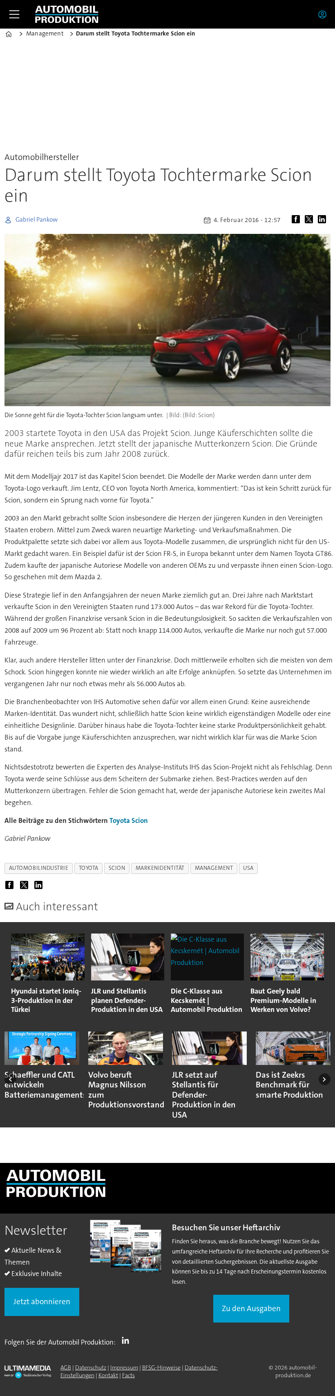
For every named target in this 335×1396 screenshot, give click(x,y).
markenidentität (160, 868)
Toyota (119, 820)
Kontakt (108, 1375)
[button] (10, 1079)
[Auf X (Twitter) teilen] (310, 220)
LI (127, 1340)
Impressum (124, 1367)
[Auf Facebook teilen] (297, 220)
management (214, 868)
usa (248, 868)
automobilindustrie (39, 868)
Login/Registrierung (324, 14)
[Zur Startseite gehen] (66, 14)
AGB (65, 1367)
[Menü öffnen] (14, 14)
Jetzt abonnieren (41, 1301)
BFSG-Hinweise (161, 1367)
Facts (128, 1375)
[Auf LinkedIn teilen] (323, 220)
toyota (88, 868)
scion (117, 868)
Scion (140, 820)
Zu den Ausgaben (251, 1308)
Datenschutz (90, 1367)
